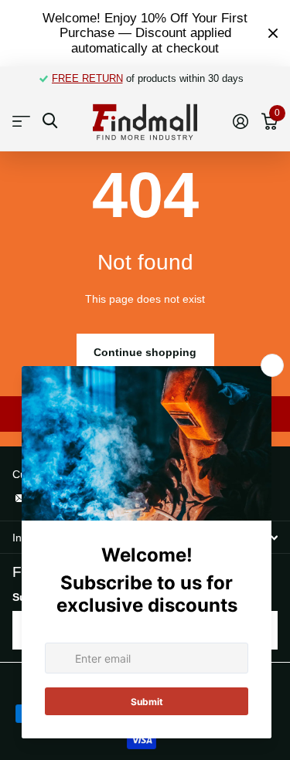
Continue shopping (145, 352)
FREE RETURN (87, 78)
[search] (50, 120)
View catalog (21, 121)
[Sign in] (240, 121)
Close (273, 33)
